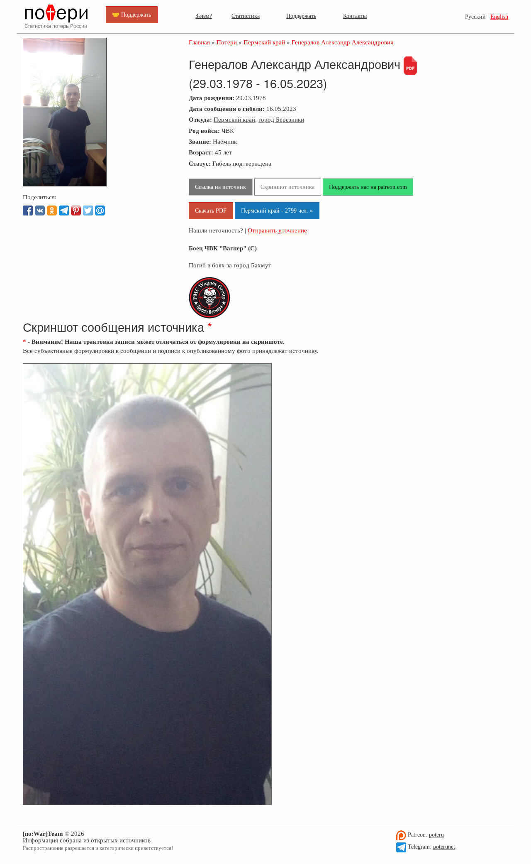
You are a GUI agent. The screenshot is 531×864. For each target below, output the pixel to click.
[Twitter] (88, 210)
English (499, 17)
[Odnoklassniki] (52, 210)
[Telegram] (64, 210)
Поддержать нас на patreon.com (368, 187)
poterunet (444, 847)
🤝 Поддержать (131, 14)
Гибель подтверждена (241, 163)
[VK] (40, 210)
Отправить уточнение (277, 230)
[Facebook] (28, 210)
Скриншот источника (287, 187)
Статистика (245, 15)
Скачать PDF (211, 210)
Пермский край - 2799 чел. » (277, 210)
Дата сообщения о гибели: (227, 108)
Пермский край (234, 119)
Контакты (355, 15)
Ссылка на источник (220, 187)
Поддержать (301, 15)
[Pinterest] (76, 210)
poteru (436, 835)
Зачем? (203, 15)
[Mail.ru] (100, 210)
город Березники (281, 119)
